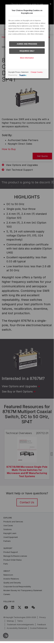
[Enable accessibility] (5, 635)
